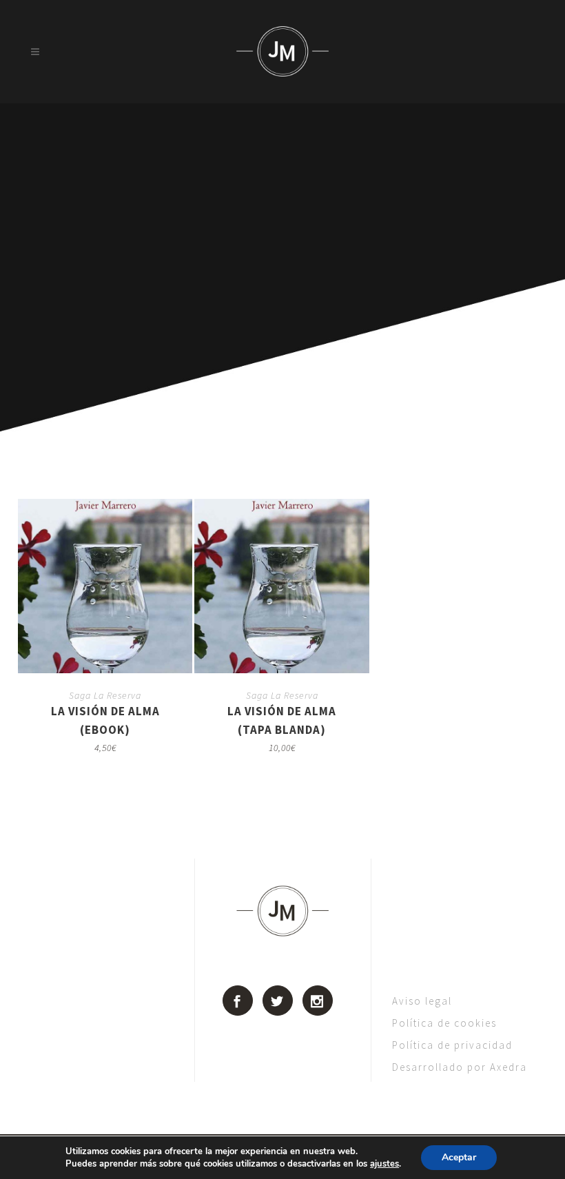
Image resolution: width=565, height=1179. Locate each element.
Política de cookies (444, 1022)
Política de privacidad (452, 1045)
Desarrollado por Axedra (459, 1067)
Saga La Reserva (105, 695)
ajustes (384, 1164)
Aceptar (459, 1157)
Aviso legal (422, 1000)
